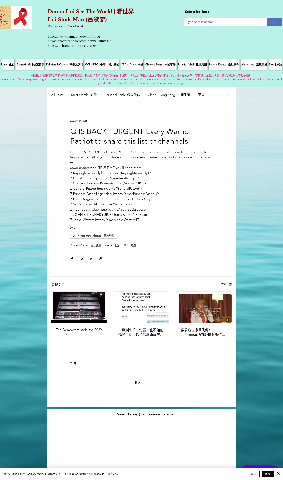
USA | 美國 (129, 245)
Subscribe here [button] (197, 11)
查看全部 (226, 284)
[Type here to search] (274, 22)
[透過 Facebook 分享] (72, 258)
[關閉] (278, 474)
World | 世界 (112, 245)
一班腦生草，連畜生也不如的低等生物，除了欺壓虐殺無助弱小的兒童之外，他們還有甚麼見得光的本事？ (140, 332)
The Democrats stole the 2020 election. (79, 332)
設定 (253, 474)
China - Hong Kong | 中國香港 (169, 95)
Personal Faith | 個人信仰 (122, 95)
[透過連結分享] (100, 258)
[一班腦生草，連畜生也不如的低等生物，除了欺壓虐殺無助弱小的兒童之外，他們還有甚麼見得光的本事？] (141, 307)
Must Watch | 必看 (84, 95)
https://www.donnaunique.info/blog (74, 36)
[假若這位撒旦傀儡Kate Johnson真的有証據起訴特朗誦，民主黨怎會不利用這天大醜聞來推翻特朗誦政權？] (204, 307)
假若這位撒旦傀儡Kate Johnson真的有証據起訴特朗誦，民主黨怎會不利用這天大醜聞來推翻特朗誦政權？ (203, 332)
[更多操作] (210, 120)
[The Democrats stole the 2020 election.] (79, 307)
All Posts (57, 95)
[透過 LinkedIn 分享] (91, 258)
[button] (227, 95)
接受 (267, 474)
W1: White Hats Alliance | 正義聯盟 (94, 235)
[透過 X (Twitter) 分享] (81, 258)
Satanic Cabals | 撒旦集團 (86, 245)
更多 (201, 95)
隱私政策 (113, 474)
